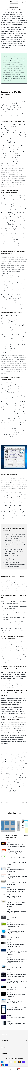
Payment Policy (4, 1055)
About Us (3, 1044)
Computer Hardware (14, 7)
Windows (9, 916)
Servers (3, 1042)
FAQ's (2, 1049)
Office (8, 843)
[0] (17, 1069)
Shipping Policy (5, 1051)
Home (2, 1038)
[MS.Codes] (14, 2)
